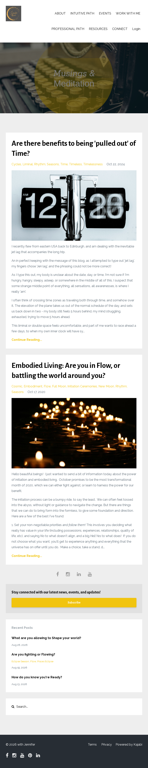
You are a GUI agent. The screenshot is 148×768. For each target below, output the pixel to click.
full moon (59, 386)
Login (136, 29)
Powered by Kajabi (129, 744)
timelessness (93, 164)
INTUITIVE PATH (82, 13)
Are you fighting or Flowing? (33, 654)
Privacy (106, 744)
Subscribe (74, 602)
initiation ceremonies (82, 386)
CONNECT (120, 29)
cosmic (17, 386)
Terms (92, 744)
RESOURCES (98, 29)
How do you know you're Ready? (37, 677)
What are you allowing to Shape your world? (46, 638)
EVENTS (105, 13)
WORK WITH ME (128, 13)
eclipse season (20, 661)
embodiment (33, 386)
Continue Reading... (27, 340)
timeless (75, 164)
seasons (53, 164)
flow (47, 386)
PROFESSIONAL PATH (67, 29)
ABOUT (60, 13)
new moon (106, 386)
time (64, 164)
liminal (28, 164)
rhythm (39, 164)
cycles (16, 164)
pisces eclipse (45, 661)
